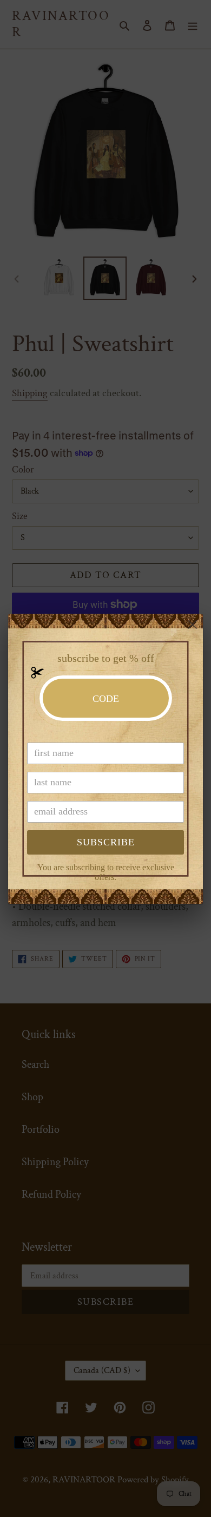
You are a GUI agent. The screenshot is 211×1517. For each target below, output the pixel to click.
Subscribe (106, 842)
